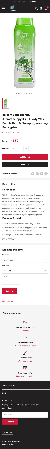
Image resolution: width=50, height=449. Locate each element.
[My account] (41, 8)
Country (5, 255)
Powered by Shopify (9, 444)
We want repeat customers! (25, 346)
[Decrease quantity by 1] (13, 148)
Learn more (25, 331)
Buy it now (25, 164)
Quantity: (6, 148)
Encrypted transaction (25, 376)
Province (5, 266)
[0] (45, 8)
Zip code (5, 277)
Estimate (9, 291)
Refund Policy (7, 301)
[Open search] (36, 8)
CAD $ (6, 433)
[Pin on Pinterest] (37, 173)
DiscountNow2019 (10, 133)
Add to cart (25, 157)
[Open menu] (3, 8)
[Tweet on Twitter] (41, 173)
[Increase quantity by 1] (26, 148)
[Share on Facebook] (32, 173)
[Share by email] (46, 173)
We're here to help (25, 361)
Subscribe (10, 422)
